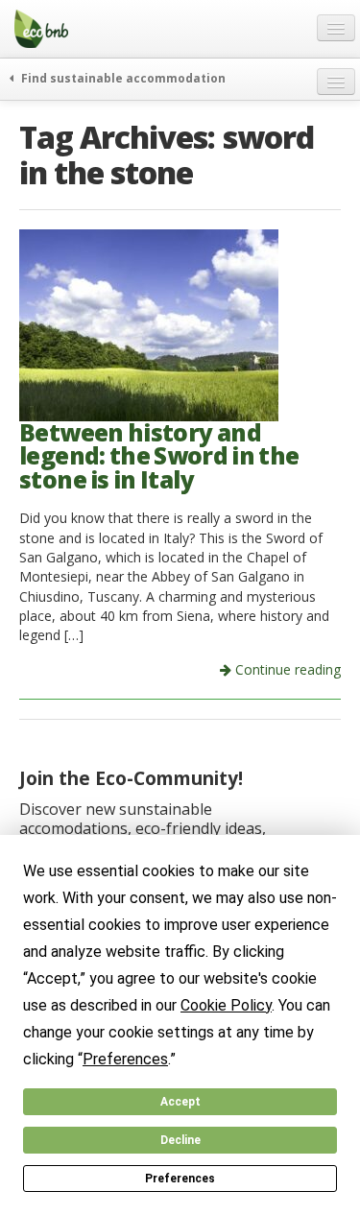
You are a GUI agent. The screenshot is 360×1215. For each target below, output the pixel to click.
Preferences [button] (125, 1059)
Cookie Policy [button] (226, 1005)
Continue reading (286, 669)
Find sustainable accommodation (122, 77)
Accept (180, 1101)
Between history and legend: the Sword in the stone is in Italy (159, 456)
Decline (180, 1140)
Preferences (180, 1178)
